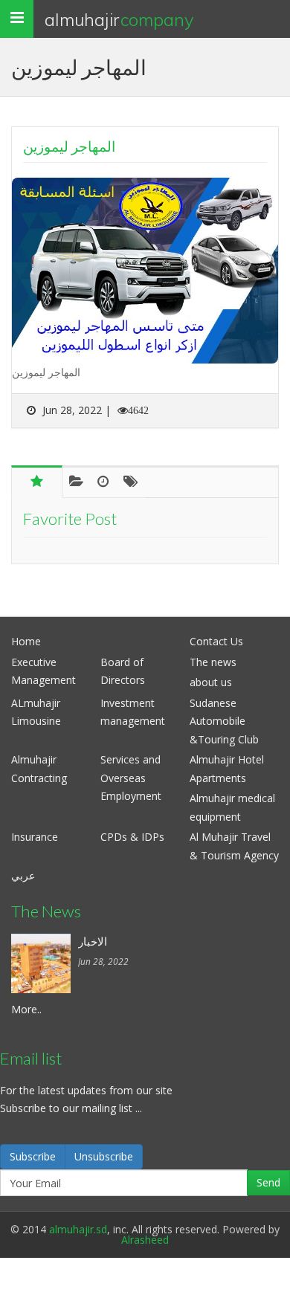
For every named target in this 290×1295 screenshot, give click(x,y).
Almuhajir (119, 19)
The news (213, 662)
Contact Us (216, 641)
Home (26, 641)
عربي (23, 875)
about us (211, 682)
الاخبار (92, 941)
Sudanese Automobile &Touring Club (224, 721)
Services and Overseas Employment (130, 777)
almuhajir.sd (78, 1229)
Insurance (34, 837)
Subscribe (33, 1156)
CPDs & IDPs (132, 837)
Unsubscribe (103, 1156)
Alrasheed (145, 1240)
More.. (26, 1009)
